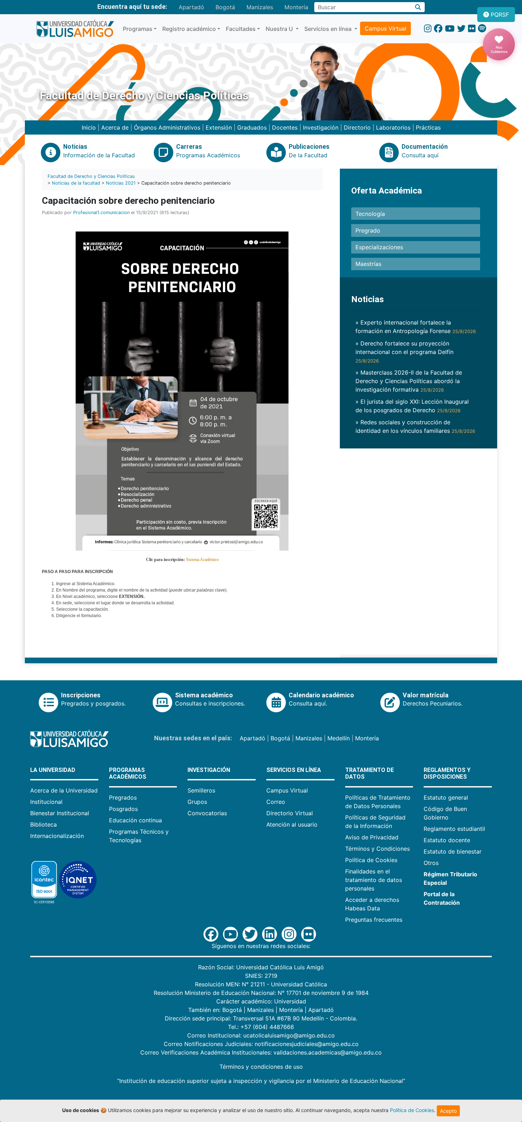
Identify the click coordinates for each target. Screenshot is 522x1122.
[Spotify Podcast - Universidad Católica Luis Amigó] (482, 28)
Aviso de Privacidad (371, 837)
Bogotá (225, 7)
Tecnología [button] (370, 213)
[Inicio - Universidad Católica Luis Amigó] (75, 28)
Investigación (320, 127)
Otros (431, 862)
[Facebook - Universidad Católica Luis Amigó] (438, 28)
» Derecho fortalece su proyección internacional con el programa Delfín (404, 352)
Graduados (252, 127)
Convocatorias (207, 813)
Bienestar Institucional (59, 813)
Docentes (285, 127)
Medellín (338, 738)
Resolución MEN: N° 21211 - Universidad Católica (261, 984)
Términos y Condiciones (377, 848)
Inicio (89, 127)
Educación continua (135, 820)
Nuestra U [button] (280, 28)
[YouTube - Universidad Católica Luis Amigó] (450, 28)
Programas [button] (137, 28)
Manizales (259, 7)
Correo (275, 801)
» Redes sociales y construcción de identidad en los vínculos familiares (415, 426)
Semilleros (201, 790)
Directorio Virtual (289, 813)
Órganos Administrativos (167, 127)
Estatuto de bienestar (453, 851)
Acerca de (115, 127)
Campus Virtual (385, 28)
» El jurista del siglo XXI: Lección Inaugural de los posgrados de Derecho (412, 406)
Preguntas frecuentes (373, 919)
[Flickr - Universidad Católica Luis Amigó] (471, 28)
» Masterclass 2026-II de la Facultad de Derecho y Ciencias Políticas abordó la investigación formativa (408, 381)
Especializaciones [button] (379, 247)
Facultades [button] (241, 28)
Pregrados (123, 797)
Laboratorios (393, 127)
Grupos (197, 801)
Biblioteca (43, 824)
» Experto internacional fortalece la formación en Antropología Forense (415, 326)
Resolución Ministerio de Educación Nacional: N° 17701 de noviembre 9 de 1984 (261, 992)
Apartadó (191, 7)
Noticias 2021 (121, 183)
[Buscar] (418, 7)
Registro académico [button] (189, 28)
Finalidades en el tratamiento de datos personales (373, 880)
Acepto (448, 1111)
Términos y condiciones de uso (261, 1066)
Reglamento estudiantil (454, 828)
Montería (296, 7)
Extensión (219, 127)
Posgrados (123, 808)
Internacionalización (57, 835)
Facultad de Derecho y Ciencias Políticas (91, 176)
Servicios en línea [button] (328, 28)
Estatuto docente (447, 840)
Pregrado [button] (367, 230)
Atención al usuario (291, 824)
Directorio (357, 127)
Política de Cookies (371, 860)
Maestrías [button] (368, 263)
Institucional (46, 801)
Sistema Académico (202, 559)
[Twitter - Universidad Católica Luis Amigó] (461, 28)
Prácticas (428, 127)
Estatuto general (446, 797)
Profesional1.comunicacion (101, 212)
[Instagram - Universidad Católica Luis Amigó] (427, 28)
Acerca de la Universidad (64, 790)
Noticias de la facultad (76, 183)
